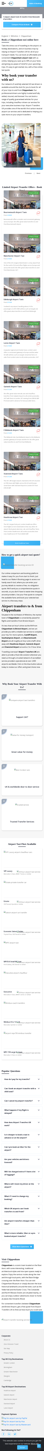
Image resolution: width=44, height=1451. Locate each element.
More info (35, 1444)
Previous (28, 173)
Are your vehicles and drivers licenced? (16, 1161)
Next (38, 173)
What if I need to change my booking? (16, 1197)
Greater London (9, 1363)
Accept (22, 1447)
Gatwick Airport (9, 1395)
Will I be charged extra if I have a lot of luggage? (19, 1173)
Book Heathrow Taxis (22, 543)
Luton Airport (8, 1408)
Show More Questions (20, 1247)
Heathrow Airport (10, 1390)
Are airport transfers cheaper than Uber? (19, 1222)
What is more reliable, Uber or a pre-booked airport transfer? (20, 1234)
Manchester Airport (10, 1399)
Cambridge (7, 1380)
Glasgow (7, 1376)
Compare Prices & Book (21, 25)
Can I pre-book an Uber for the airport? (17, 1148)
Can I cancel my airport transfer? (18, 1101)
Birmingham (8, 1367)
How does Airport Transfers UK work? (17, 1124)
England (5, 36)
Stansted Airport (9, 1404)
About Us (7, 1340)
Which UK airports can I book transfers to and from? (16, 1210)
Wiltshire (14, 36)
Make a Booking (35, 3)
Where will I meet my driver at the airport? (19, 1185)
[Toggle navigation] (4, 3)
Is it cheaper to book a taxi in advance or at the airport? (16, 1136)
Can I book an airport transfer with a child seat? (20, 1090)
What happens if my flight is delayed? (16, 1111)
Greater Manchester (11, 1372)
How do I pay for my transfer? (17, 1079)
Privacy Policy (8, 1353)
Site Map (7, 1348)
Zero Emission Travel (11, 1344)
